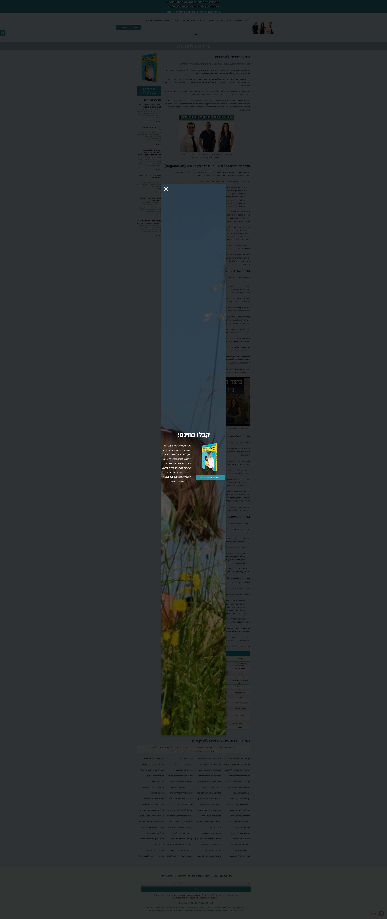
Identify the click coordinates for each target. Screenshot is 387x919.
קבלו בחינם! (193, 434)
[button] (210, 477)
